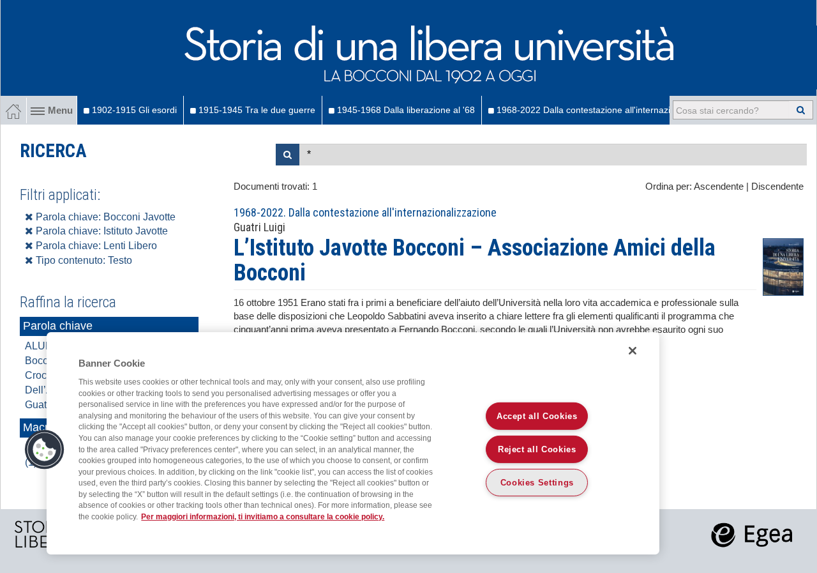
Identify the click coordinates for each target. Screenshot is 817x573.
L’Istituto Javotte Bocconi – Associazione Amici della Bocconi (475, 260)
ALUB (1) (46, 345)
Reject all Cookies (537, 449)
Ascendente (719, 186)
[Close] (632, 351)
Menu (60, 110)
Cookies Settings (537, 482)
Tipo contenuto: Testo (82, 260)
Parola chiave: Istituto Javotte (100, 230)
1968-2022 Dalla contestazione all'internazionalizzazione (609, 110)
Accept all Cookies (537, 416)
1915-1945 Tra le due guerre (255, 110)
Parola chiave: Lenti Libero (95, 245)
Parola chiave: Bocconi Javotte (104, 216)
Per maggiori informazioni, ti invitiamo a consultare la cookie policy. (262, 516)
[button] (44, 449)
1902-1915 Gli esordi (133, 110)
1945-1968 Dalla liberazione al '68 (404, 110)
